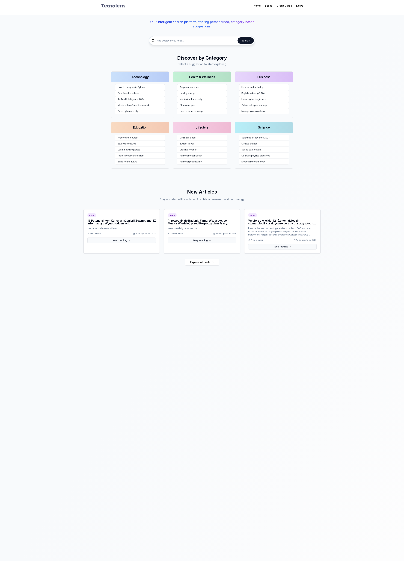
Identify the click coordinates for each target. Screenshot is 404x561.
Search (245, 40)
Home (257, 5)
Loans (268, 5)
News (299, 5)
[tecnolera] (113, 6)
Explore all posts (200, 262)
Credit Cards (284, 5)
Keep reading (120, 240)
